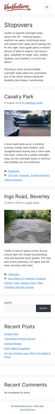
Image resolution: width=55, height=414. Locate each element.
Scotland (24, 175)
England (40, 278)
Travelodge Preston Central (19, 338)
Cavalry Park (18, 97)
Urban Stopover (13, 179)
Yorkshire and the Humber (19, 287)
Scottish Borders (40, 175)
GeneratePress (27, 409)
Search (8, 302)
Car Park (13, 175)
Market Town (28, 283)
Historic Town (12, 283)
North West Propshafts (17, 348)
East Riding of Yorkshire (21, 278)
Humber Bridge (12, 343)
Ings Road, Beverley (27, 196)
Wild (39, 283)
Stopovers (13, 171)
